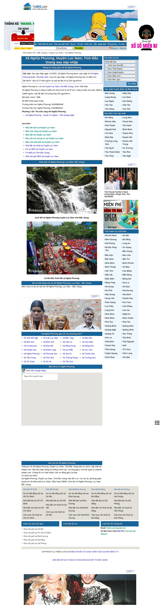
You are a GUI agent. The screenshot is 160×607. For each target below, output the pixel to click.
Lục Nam (127, 97)
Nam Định (109, 314)
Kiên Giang (110, 302)
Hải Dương (128, 290)
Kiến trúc (88, 44)
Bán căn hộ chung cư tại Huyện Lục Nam (44, 138)
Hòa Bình (127, 294)
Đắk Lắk (109, 275)
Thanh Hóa (110, 345)
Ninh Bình (109, 318)
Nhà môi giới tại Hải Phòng (35, 543)
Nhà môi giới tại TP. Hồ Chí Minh (37, 533)
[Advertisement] (61, 444)
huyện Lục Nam (52, 86)
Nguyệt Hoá (110, 129)
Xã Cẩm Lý (67, 342)
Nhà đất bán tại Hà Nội (56, 500)
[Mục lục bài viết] (157, 422)
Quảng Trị (109, 334)
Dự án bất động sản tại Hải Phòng (124, 495)
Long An (126, 243)
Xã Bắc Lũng (68, 338)
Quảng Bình (110, 326)
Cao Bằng (127, 271)
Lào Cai (126, 310)
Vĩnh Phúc (110, 357)
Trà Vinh (109, 133)
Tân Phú (126, 152)
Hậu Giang (110, 294)
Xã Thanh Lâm (88, 354)
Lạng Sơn (109, 310)
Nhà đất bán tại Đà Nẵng (99, 502)
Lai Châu (109, 306)
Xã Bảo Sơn (29, 342)
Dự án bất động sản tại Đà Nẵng (101, 495)
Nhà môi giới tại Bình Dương (36, 536)
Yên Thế (126, 109)
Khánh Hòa (128, 298)
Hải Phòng (110, 243)
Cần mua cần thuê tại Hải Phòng (123, 516)
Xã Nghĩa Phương (73, 53)
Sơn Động (127, 101)
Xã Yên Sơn (68, 361)
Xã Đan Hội (48, 346)
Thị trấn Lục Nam (50, 338)
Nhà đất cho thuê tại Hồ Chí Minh (33, 509)
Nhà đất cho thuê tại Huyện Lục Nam (42, 145)
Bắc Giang (42, 53)
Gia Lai (126, 283)
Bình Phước (128, 263)
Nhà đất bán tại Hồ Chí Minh (33, 502)
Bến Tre (126, 259)
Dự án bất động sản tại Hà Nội (56, 495)
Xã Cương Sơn (30, 346)
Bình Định (109, 263)
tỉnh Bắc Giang (66, 86)
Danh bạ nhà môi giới (33, 524)
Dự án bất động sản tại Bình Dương (79, 495)
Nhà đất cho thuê (45, 44)
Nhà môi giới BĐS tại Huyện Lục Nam (42, 156)
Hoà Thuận (110, 125)
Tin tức (80, 44)
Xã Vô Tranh (29, 361)
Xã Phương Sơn (50, 354)
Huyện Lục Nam (56, 53)
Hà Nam (126, 287)
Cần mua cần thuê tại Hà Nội (55, 513)
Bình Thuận (110, 267)
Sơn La (108, 338)
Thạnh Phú (128, 133)
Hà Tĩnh (108, 290)
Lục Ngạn (109, 101)
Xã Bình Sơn (48, 342)
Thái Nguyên (128, 341)
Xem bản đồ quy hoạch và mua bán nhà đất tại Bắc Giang (80, 560)
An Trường (128, 148)
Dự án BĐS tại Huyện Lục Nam (39, 149)
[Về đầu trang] (157, 604)
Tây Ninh (127, 338)
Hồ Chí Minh (111, 235)
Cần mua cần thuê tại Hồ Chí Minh (32, 516)
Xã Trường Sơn (89, 358)
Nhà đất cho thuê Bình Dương (78, 509)
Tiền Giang (110, 349)
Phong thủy (112, 44)
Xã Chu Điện (87, 342)
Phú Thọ (109, 322)
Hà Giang (109, 287)
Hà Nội (126, 235)
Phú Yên (126, 322)
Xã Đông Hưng (69, 346)
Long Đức (127, 117)
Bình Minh (127, 129)
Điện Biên (109, 279)
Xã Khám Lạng (49, 350)
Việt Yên (126, 105)
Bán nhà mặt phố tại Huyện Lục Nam (43, 142)
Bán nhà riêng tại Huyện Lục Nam (41, 131)
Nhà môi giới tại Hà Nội (33, 529)
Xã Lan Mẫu (68, 350)
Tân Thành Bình (112, 152)
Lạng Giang (110, 97)
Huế (124, 345)
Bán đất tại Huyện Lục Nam (38, 135)
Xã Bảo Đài (87, 338)
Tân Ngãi (127, 156)
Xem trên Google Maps (35, 370)
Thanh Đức (128, 121)
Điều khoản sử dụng (81, 552)
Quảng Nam (128, 326)
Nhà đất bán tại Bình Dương (77, 502)
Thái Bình (109, 341)
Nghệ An (126, 314)
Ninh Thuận (128, 318)
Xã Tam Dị (67, 354)
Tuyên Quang (111, 353)
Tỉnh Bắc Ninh (42, 77)
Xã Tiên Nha (48, 358)
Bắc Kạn (109, 255)
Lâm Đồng (127, 306)
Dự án (73, 44)
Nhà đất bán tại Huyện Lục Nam (40, 128)
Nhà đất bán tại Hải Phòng (122, 502)
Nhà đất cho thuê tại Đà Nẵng (101, 509)
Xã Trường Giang (70, 358)
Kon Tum (127, 302)
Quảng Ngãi (110, 330)
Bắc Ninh (109, 259)
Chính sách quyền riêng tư (105, 552)
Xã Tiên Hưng (30, 358)
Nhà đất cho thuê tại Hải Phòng (123, 509)
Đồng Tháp (110, 283)
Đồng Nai (127, 279)
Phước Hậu (110, 121)
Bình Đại (109, 137)
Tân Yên (109, 105)
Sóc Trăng (127, 334)
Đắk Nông (127, 275)
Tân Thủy (109, 156)
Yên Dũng (109, 109)
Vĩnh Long (127, 353)
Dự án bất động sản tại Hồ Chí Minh (33, 495)
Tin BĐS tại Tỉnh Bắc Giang (37, 153)
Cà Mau (126, 267)
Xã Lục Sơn (87, 350)
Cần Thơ (109, 271)
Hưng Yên (109, 298)
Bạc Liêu (127, 255)
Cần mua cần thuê (61, 44)
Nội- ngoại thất (100, 44)
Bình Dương (111, 239)
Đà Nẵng (109, 117)
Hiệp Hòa (127, 93)
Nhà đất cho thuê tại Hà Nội (56, 506)
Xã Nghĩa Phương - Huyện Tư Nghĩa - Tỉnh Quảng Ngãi (50, 115)
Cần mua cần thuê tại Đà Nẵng (100, 516)
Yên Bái (126, 357)
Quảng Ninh (128, 330)
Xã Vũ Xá (47, 361)
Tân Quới (109, 148)
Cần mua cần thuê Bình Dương (79, 516)
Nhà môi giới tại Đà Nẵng (34, 540)
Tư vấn (121, 44)
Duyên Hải (127, 137)
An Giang (127, 247)
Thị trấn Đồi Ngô (31, 338)
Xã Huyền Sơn (30, 350)
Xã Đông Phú (87, 346)
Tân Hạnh (127, 125)
